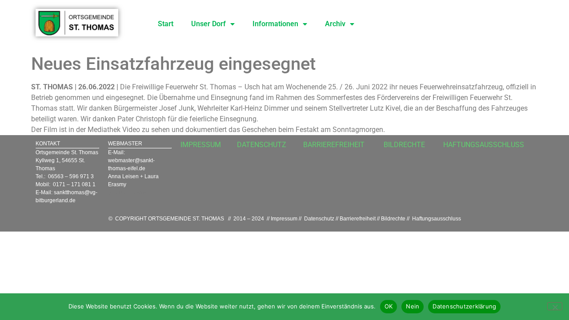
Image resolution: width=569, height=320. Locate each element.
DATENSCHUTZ (261, 144)
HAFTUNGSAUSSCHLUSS (483, 144)
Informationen (275, 24)
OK (389, 306)
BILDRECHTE (404, 144)
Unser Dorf (208, 24)
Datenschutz (319, 219)
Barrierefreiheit (358, 219)
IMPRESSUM (200, 144)
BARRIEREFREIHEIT (334, 144)
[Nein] (554, 306)
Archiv (335, 24)
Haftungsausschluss (436, 219)
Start (165, 24)
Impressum (284, 219)
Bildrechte (393, 219)
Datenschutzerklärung (464, 306)
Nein (412, 306)
